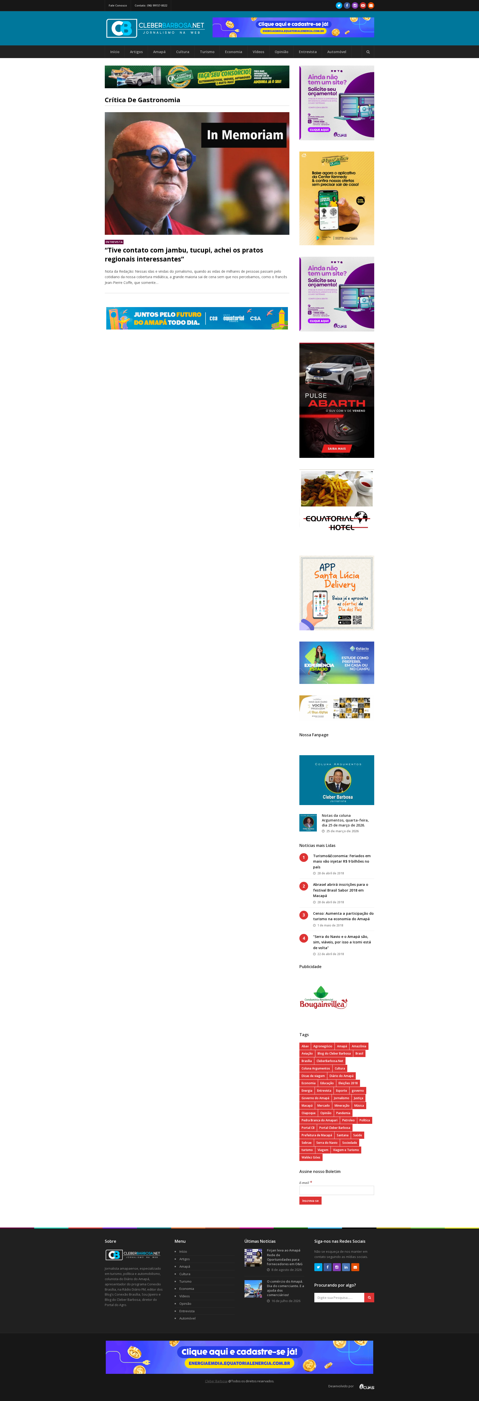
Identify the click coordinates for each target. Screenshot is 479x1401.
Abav (305, 1046)
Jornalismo (341, 1098)
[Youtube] (363, 5)
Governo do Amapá (315, 1098)
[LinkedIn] (346, 1267)
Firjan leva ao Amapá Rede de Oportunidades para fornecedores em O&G (285, 1257)
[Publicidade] (293, 27)
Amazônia (359, 1046)
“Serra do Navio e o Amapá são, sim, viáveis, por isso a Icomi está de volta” (342, 942)
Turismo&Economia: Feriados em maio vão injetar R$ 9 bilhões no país (342, 861)
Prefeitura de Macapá (317, 1135)
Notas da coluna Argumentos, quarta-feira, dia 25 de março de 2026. (345, 820)
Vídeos (258, 51)
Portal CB (308, 1128)
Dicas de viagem (313, 1076)
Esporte (341, 1090)
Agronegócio (322, 1046)
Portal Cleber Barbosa (334, 1128)
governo (358, 1090)
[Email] (371, 5)
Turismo (207, 51)
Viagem (323, 1150)
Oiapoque (309, 1113)
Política (364, 1120)
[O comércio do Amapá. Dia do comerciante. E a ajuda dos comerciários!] (253, 1289)
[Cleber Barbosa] (159, 36)
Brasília (307, 1061)
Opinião (281, 51)
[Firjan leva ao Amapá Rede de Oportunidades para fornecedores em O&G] (253, 1257)
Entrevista (308, 51)
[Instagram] (355, 5)
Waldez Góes (311, 1157)
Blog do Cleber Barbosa (334, 1053)
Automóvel (336, 51)
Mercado (323, 1105)
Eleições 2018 (348, 1083)
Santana (343, 1135)
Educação (327, 1083)
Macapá (307, 1105)
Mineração (342, 1105)
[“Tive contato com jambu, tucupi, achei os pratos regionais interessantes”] (197, 173)
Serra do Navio (327, 1143)
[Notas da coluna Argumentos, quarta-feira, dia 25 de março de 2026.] (308, 822)
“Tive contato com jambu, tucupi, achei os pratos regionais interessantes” (184, 254)
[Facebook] (347, 5)
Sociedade (349, 1143)
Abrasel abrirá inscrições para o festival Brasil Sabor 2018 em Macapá (340, 890)
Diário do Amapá (342, 1076)
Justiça (358, 1098)
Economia (233, 51)
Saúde (357, 1135)
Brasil (359, 1053)
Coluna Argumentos (316, 1068)
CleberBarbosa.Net (330, 1061)
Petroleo (348, 1120)
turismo (307, 1150)
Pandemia (343, 1113)
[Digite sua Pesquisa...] (368, 52)
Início (115, 51)
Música (359, 1105)
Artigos (136, 51)
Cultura (182, 51)
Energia (307, 1090)
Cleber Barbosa (216, 1381)
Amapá (159, 51)
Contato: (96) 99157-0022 (151, 5)
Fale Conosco (118, 5)
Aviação (307, 1053)
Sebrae (307, 1143)
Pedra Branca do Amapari (320, 1120)
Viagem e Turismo (346, 1150)
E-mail (305, 1182)
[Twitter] (339, 5)
